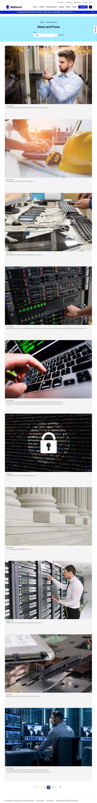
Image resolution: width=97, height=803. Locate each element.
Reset (62, 35)
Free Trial (82, 7)
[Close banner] (92, 12)
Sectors (35, 7)
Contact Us (61, 2)
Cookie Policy (50, 800)
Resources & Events (51, 7)
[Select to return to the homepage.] (14, 7)
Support (85, 2)
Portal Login (69, 2)
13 (52, 787)
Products (41, 7)
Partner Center (77, 2)
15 (60, 787)
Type (34, 32)
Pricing (74, 7)
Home (42, 22)
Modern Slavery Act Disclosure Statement (67, 800)
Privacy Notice (40, 800)
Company (61, 7)
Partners (68, 7)
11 (44, 787)
